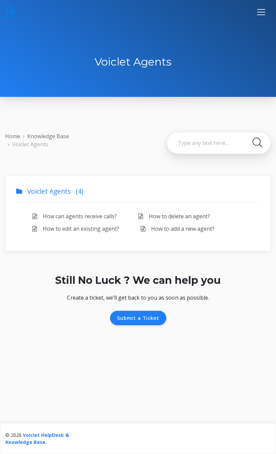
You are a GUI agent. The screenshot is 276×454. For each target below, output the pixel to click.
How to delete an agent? (178, 216)
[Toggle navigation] (261, 12)
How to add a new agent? (182, 228)
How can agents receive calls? (79, 216)
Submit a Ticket (138, 318)
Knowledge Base (48, 136)
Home (12, 136)
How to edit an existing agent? (80, 228)
